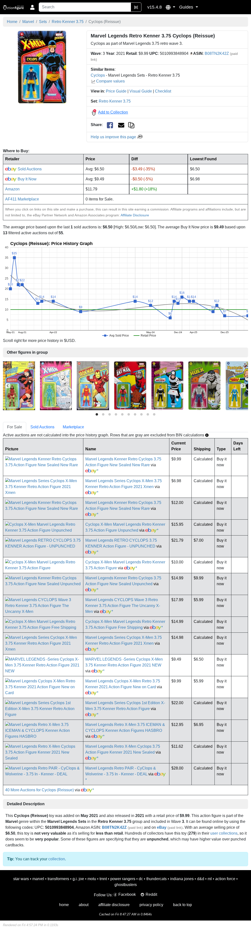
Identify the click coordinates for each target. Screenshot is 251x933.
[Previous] (7, 385)
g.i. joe (78, 879)
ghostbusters (125, 885)
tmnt (103, 879)
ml (210, 879)
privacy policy (151, 905)
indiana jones (182, 879)
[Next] (243, 385)
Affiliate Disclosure (135, 215)
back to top (182, 905)
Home (12, 22)
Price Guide (116, 91)
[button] (170, 7)
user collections (224, 833)
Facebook (127, 894)
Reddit (151, 894)
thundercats (156, 879)
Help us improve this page (114, 137)
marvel (38, 879)
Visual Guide (140, 91)
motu (92, 879)
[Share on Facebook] (110, 125)
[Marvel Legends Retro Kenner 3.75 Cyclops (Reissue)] (42, 67)
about (83, 905)
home (64, 905)
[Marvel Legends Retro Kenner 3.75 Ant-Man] (130, 385)
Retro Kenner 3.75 (68, 22)
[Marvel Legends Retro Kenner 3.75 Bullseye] (167, 385)
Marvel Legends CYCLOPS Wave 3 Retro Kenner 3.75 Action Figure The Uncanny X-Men (122, 606)
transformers (58, 879)
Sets (43, 22)
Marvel (28, 22)
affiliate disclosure (114, 905)
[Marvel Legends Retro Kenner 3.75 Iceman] (56, 385)
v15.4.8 (154, 7)
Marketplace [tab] (73, 427)
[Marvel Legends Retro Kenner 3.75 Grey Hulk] (204, 385)
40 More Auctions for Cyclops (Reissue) (39, 790)
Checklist (163, 91)
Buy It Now (27, 179)
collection (56, 859)
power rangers (122, 879)
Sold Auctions (29, 169)
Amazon (12, 189)
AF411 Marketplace (22, 199)
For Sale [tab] (14, 427)
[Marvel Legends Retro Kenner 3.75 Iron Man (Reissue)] (93, 385)
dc (141, 879)
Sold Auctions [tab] (42, 427)
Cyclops (98, 75)
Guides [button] (186, 7)
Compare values (110, 81)
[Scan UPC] (136, 7)
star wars (21, 879)
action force (225, 879)
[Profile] (32, 7)
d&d (200, 879)
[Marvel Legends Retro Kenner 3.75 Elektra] (19, 385)
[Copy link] (131, 125)
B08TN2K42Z (217, 53)
